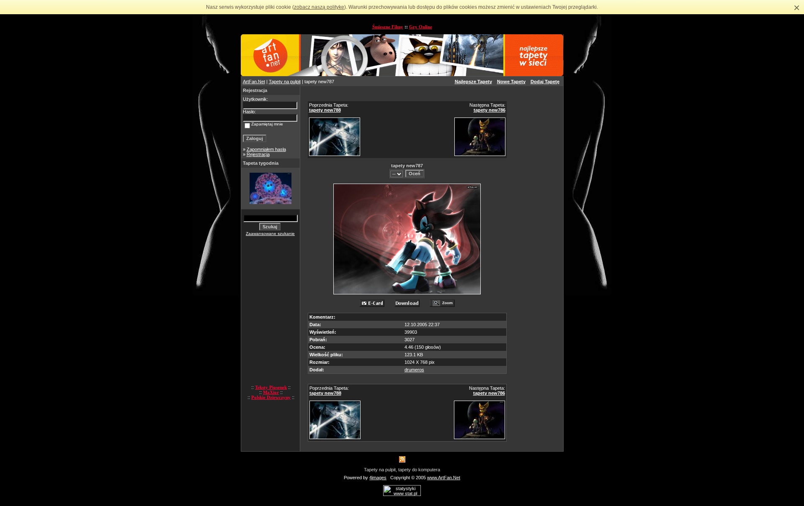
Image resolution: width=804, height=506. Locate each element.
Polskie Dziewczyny (271, 397)
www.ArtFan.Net (443, 477)
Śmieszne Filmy (387, 26)
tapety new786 (489, 109)
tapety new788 (325, 109)
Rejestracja (258, 154)
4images (378, 477)
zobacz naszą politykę (319, 7)
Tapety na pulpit (285, 81)
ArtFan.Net (254, 81)
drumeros (414, 369)
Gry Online (420, 26)
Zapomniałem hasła (266, 149)
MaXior (271, 392)
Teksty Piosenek (271, 387)
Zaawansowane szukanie (270, 233)
